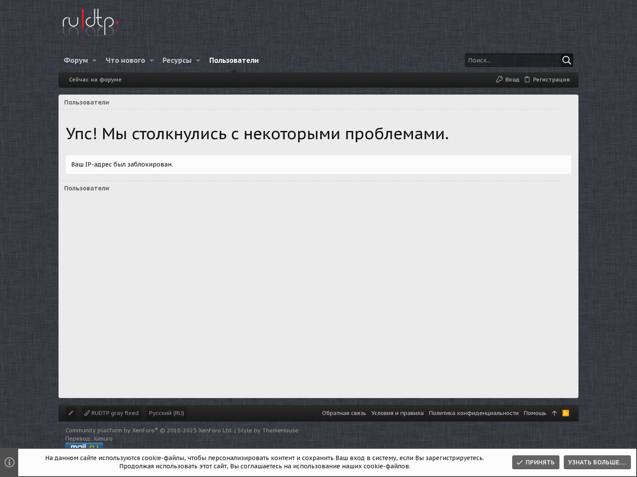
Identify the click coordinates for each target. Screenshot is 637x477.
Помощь (535, 413)
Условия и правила (397, 413)
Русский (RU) (166, 413)
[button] (95, 60)
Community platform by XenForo (149, 430)
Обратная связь (344, 413)
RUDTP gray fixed (114, 413)
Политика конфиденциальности (474, 413)
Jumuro (103, 438)
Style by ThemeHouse (268, 430)
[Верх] (554, 413)
